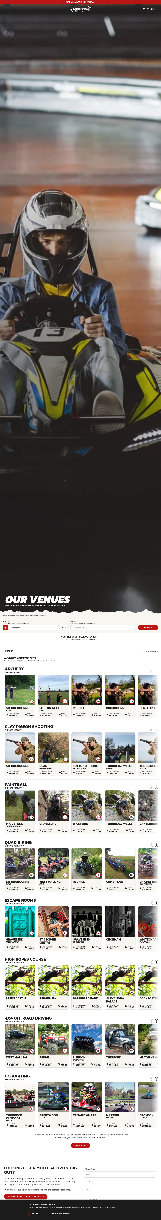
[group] (20, 696)
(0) (154, 9)
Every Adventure (10, 615)
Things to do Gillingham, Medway (32, 615)
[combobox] (102, 627)
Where (6, 622)
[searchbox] (84, 628)
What (73, 622)
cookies (112, 1207)
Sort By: (141, 651)
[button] (156, 671)
